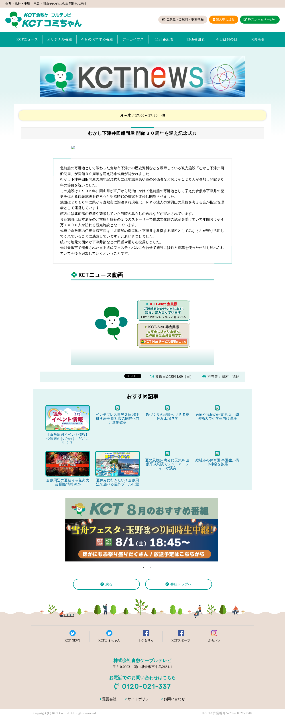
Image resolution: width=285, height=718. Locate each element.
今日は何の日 (226, 39)
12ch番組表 (195, 39)
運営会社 (109, 699)
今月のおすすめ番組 (97, 39)
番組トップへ (181, 584)
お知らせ (258, 39)
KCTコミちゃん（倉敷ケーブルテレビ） (43, 20)
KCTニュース (27, 39)
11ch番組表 (164, 39)
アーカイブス (133, 39)
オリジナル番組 (59, 39)
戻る (108, 584)
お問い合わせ (174, 699)
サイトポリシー (140, 699)
